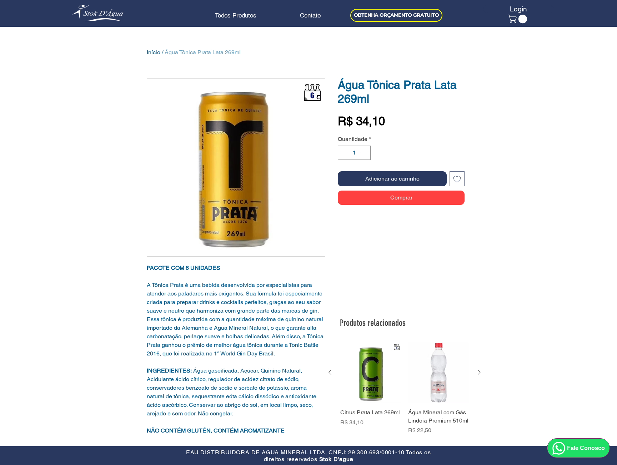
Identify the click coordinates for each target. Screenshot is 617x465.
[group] (404, 392)
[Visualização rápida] (370, 372)
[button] (518, 19)
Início (153, 52)
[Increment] (365, 153)
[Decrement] (344, 153)
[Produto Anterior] (330, 372)
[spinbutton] (354, 153)
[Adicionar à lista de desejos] (457, 178)
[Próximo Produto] (479, 372)
